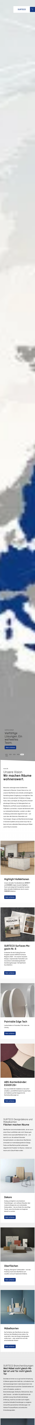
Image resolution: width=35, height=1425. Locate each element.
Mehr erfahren (10, 751)
